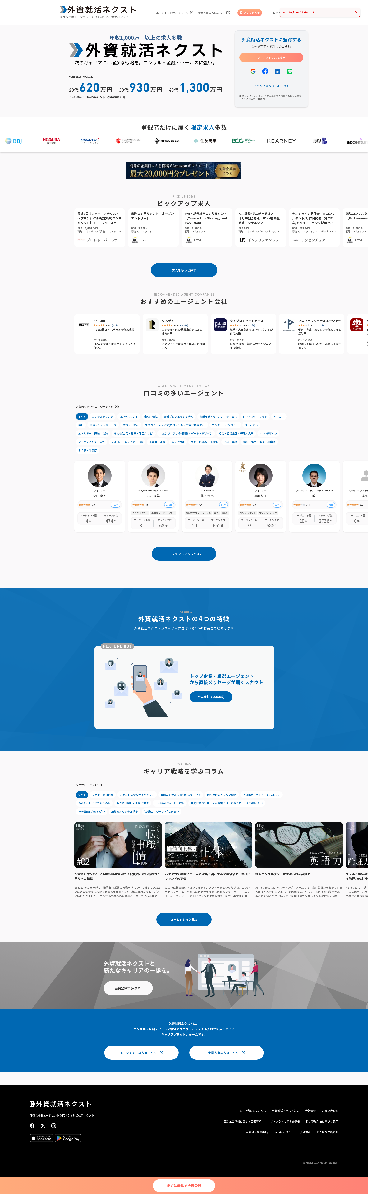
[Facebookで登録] (265, 71)
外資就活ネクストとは (285, 1111)
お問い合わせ (330, 1111)
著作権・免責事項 (257, 1132)
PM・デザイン (268, 433)
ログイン (278, 13)
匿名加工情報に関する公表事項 (242, 1121)
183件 (115, 504)
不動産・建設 (157, 442)
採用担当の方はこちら (252, 1111)
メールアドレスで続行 (271, 57)
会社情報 (310, 1111)
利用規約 (269, 95)
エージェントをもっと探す (184, 553)
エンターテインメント (225, 425)
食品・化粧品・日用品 (204, 442)
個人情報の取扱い (285, 95)
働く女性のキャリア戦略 (222, 795)
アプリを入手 (252, 13)
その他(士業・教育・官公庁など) (133, 433)
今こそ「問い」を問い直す (133, 803)
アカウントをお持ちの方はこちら (271, 85)
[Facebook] (32, 1125)
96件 (223, 504)
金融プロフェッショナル (178, 416)
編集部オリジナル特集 (124, 812)
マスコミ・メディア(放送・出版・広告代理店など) (175, 425)
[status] (320, 12)
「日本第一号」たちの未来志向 (261, 795)
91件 (277, 504)
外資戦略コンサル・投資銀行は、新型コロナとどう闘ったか (227, 803)
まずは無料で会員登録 (184, 1185)
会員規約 (305, 1132)
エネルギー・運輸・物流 (93, 433)
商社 (81, 425)
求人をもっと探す (184, 270)
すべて (82, 416)
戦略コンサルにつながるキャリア (181, 795)
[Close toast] (356, 12)
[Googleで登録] (253, 71)
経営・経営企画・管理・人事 (236, 433)
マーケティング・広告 (91, 442)
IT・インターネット (255, 416)
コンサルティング (102, 416)
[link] (242, 468)
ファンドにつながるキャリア (137, 795)
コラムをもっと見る (184, 919)
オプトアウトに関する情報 (284, 1121)
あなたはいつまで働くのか (94, 803)
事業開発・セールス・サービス (218, 416)
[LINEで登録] (290, 71)
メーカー (279, 416)
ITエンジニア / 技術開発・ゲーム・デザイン (186, 433)
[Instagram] (53, 1125)
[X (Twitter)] (43, 1125)
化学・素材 (230, 442)
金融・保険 (151, 416)
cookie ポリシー (284, 1132)
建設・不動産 (131, 425)
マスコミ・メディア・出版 (127, 442)
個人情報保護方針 (327, 1132)
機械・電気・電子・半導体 (259, 442)
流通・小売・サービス (103, 425)
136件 (169, 504)
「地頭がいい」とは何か (169, 803)
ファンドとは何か (102, 795)
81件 (330, 504)
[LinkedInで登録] (277, 71)
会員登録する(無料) (211, 696)
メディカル (251, 425)
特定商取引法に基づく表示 (322, 1121)
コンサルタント (128, 416)
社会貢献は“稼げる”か (91, 812)
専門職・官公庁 (87, 450)
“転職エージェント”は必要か (161, 812)
